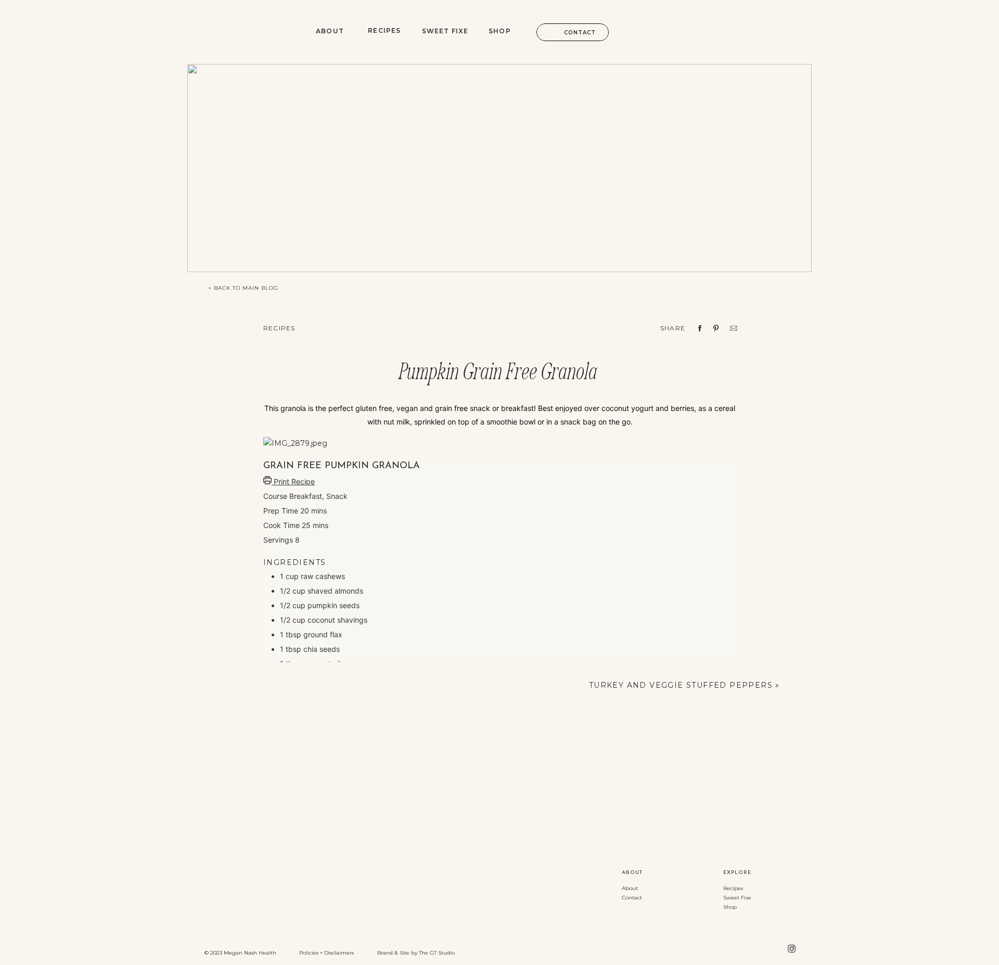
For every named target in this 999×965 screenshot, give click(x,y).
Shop (730, 907)
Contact (632, 897)
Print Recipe (293, 481)
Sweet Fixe (737, 897)
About (630, 888)
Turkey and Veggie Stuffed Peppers (681, 685)
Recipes (279, 328)
